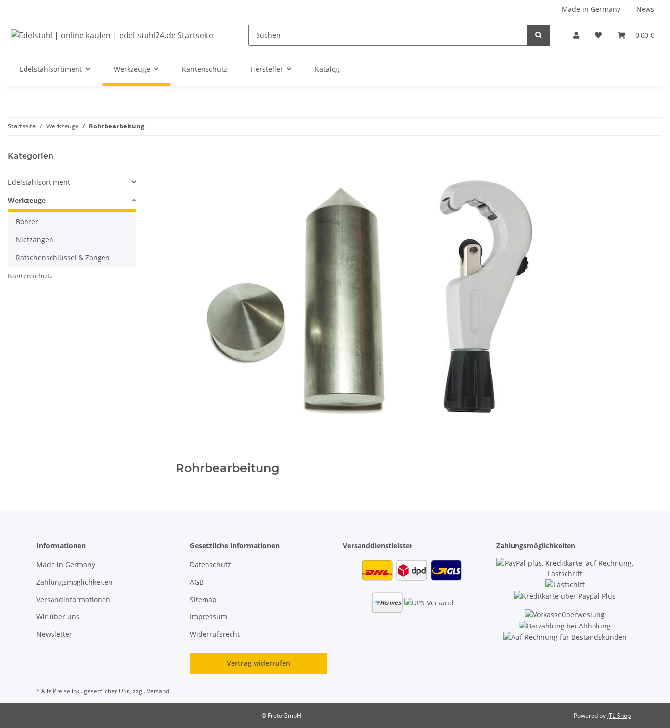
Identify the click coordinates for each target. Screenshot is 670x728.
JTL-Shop (619, 715)
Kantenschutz (30, 275)
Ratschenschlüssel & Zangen (63, 257)
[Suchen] (538, 35)
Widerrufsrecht (215, 634)
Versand (158, 691)
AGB (197, 582)
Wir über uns (57, 616)
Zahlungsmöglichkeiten (74, 582)
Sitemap (203, 599)
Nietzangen (34, 239)
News (645, 9)
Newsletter (54, 634)
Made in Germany (591, 9)
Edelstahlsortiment (39, 182)
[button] (576, 35)
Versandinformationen (73, 599)
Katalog (327, 69)
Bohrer (27, 221)
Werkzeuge (27, 200)
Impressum (208, 616)
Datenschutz (210, 564)
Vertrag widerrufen (258, 663)
